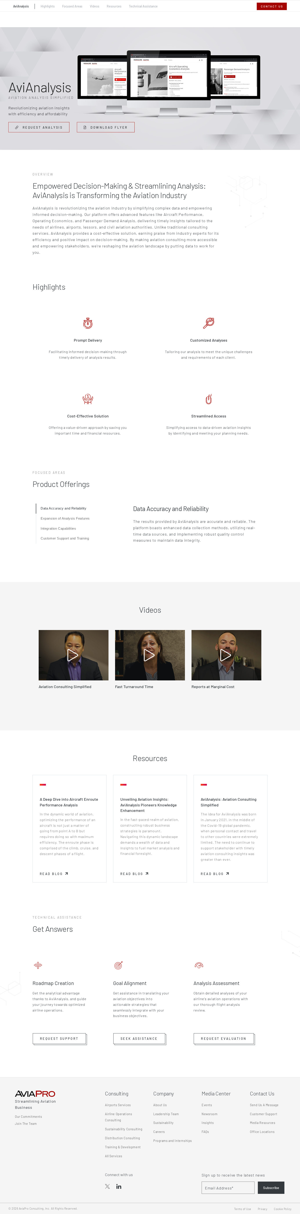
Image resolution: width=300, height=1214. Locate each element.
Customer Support (263, 1114)
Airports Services (118, 1105)
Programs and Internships (172, 1141)
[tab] (61, 509)
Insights (208, 1123)
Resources (114, 6)
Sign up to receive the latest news (233, 1175)
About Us (160, 1105)
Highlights (48, 6)
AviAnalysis (21, 6)
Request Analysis (42, 127)
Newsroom (210, 1114)
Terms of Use (242, 1209)
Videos (94, 6)
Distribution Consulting (122, 1138)
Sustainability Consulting (123, 1129)
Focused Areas (72, 6)
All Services (113, 1156)
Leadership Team (166, 1114)
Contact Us (272, 6)
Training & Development (123, 1147)
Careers (159, 1132)
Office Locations (262, 1132)
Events (207, 1105)
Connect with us (119, 1174)
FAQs (205, 1132)
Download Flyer (111, 127)
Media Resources (262, 1123)
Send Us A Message (264, 1105)
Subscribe (271, 1188)
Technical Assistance (143, 6)
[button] (59, 1038)
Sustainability (163, 1123)
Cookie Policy (283, 1209)
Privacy (262, 1209)
